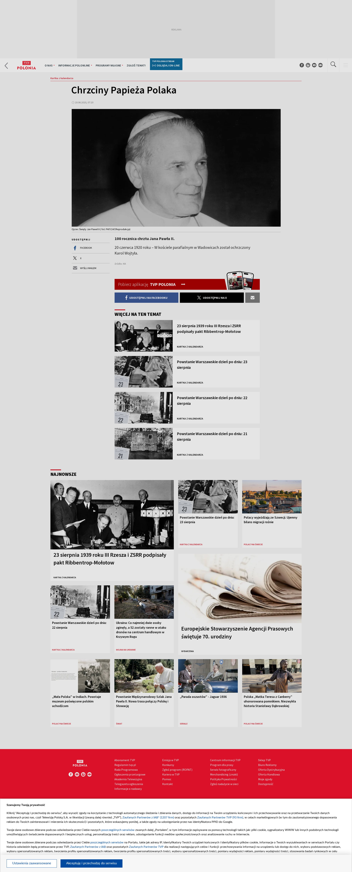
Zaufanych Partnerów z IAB (88, 846)
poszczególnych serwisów (118, 830)
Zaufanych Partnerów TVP (146, 846)
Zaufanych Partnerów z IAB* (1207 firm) (148, 817)
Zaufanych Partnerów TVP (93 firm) (220, 817)
